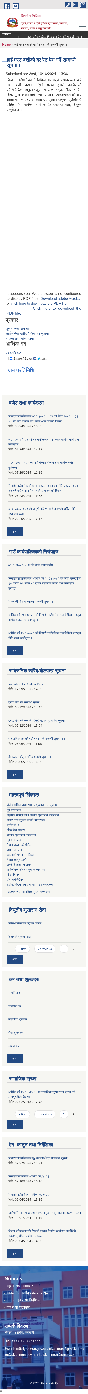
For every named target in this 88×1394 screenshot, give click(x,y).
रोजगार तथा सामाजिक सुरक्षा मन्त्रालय (28, 891)
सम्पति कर (14, 993)
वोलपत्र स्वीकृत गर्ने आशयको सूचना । (29, 757)
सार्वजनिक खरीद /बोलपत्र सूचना (29, 1293)
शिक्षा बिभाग (13, 874)
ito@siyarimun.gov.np (20, 1354)
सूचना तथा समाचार (18, 329)
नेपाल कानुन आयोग (17, 859)
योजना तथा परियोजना (20, 338)
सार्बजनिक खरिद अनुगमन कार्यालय (26, 869)
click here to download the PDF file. (39, 303)
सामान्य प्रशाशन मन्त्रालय (21, 835)
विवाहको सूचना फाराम (20, 936)
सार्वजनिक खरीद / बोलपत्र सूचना (27, 334)
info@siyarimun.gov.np (29, 1349)
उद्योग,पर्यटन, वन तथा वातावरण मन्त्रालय (30, 884)
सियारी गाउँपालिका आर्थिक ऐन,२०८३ (28, 1176)
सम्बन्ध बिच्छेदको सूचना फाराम (24, 923)
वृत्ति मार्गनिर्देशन (15, 879)
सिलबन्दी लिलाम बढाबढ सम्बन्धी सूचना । (30, 601)
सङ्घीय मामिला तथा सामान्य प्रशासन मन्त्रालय (33, 815)
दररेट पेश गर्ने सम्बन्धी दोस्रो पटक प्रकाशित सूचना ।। (38, 720)
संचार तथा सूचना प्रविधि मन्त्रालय (26, 820)
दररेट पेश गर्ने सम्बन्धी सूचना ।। (26, 702)
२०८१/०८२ (13, 353)
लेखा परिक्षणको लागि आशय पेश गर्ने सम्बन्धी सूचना (49, 37)
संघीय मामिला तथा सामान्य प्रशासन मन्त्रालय (32, 805)
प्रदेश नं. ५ (13, 825)
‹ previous (45, 949)
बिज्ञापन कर (14, 1006)
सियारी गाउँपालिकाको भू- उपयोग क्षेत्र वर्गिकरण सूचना (37, 1158)
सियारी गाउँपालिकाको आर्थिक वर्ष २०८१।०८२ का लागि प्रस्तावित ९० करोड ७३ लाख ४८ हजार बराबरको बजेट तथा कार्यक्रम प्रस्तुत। (44, 583)
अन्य (14, 531)
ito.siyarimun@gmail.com (57, 1354)
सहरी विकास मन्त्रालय (19, 864)
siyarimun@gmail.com (65, 1349)
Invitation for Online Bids (25, 684)
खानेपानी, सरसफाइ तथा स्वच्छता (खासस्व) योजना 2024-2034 (44, 1213)
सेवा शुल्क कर (16, 1032)
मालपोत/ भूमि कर (17, 1019)
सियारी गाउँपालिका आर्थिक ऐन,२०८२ (28, 1194)
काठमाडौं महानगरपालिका (20, 855)
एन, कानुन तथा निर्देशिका (24, 1300)
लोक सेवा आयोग (16, 830)
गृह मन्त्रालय (14, 810)
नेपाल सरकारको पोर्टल (19, 845)
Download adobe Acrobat (60, 298)
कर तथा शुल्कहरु (18, 1307)
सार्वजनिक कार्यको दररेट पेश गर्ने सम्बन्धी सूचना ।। (36, 739)
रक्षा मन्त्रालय (14, 850)
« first (22, 949)
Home (6, 44)
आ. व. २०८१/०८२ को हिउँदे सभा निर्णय (30, 565)
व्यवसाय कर (15, 1046)
